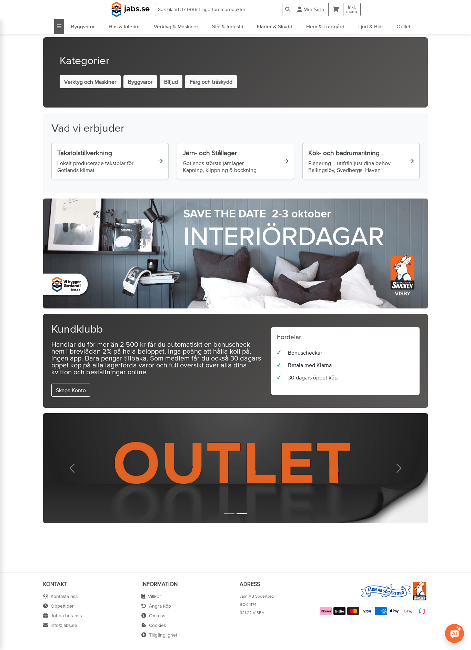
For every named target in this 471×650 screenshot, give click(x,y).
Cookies (157, 625)
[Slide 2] (242, 514)
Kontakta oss (64, 596)
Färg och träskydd (211, 82)
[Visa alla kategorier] (59, 26)
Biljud (171, 82)
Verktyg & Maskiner (176, 26)
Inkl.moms (352, 9)
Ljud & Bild (370, 26)
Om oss (157, 615)
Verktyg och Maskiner (90, 82)
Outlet (403, 26)
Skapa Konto (71, 390)
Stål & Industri (227, 26)
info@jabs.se (64, 625)
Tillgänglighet (163, 635)
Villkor (154, 596)
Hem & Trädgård (325, 26)
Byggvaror (83, 26)
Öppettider (62, 606)
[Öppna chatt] (454, 633)
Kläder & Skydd (274, 26)
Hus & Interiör (124, 26)
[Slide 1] (229, 514)
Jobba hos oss (66, 615)
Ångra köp (160, 606)
